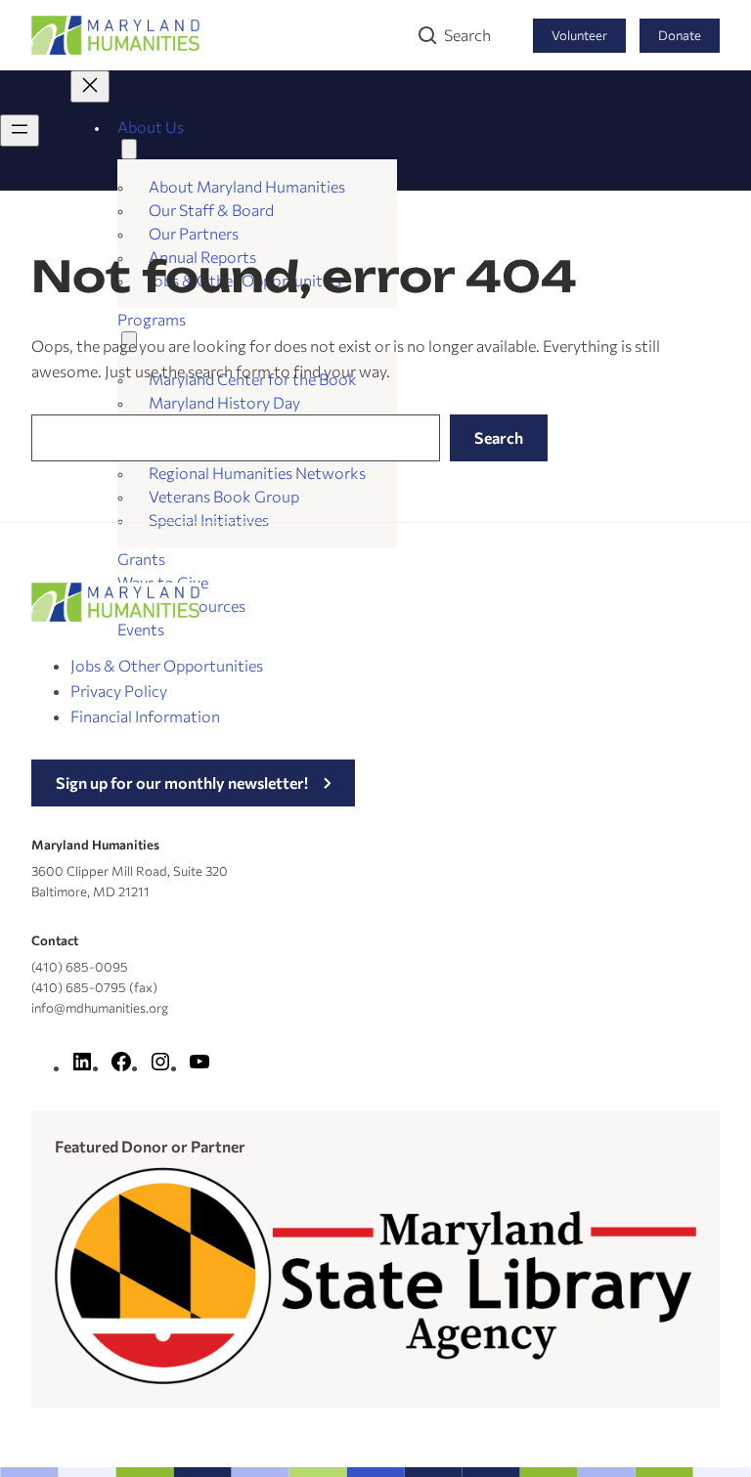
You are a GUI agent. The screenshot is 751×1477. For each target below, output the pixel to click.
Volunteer (579, 35)
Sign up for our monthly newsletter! (182, 782)
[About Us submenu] (129, 149)
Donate (679, 35)
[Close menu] (90, 86)
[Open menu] (19, 130)
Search (467, 34)
